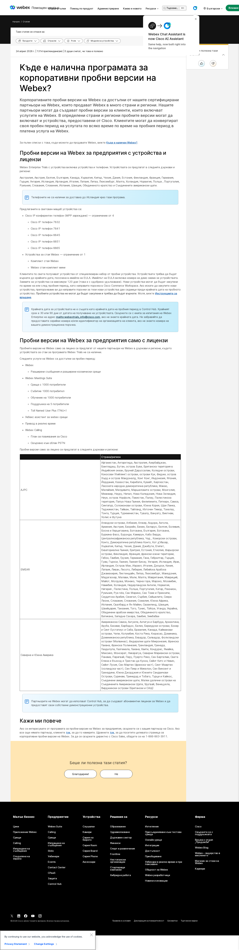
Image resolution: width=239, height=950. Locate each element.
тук (68, 732)
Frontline (115, 854)
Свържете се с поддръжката (204, 833)
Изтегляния (152, 826)
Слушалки (89, 826)
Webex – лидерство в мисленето (207, 854)
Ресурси (151, 8)
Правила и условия (121, 921)
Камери (87, 832)
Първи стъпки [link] (57, 8)
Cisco (198, 826)
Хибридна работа (120, 875)
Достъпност (152, 851)
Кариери (200, 869)
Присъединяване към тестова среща (163, 833)
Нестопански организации (118, 861)
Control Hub (54, 884)
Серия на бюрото (88, 838)
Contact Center (57, 867)
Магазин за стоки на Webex (207, 862)
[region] (48, 940)
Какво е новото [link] (132, 8)
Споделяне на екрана (21, 857)
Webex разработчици (157, 875)
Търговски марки (189, 921)
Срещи (17, 837)
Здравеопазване (120, 832)
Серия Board (90, 851)
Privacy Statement (16, 944)
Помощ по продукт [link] (81, 8)
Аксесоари (89, 862)
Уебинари (53, 856)
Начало (16, 21)
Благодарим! (80, 774)
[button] (195, 8)
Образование (118, 826)
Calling (17, 843)
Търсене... (172, 8)
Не (116, 774)
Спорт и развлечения (122, 848)
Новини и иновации (156, 881)
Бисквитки (172, 921)
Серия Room (90, 845)
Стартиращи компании (117, 868)
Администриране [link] (108, 8)
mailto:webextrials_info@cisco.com (78, 317)
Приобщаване (153, 856)
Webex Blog (201, 848)
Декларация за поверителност (149, 921)
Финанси (115, 843)
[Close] (91, 934)
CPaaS (51, 873)
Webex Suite (55, 826)
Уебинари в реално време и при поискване (163, 863)
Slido (51, 851)
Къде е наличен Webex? (121, 142)
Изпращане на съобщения (21, 849)
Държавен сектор (121, 837)
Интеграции (152, 845)
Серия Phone (90, 856)
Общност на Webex (156, 870)
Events (52, 862)
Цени (16, 826)
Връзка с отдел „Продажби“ (204, 841)
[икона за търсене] (165, 8)
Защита (52, 878)
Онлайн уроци (153, 840)
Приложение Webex (24, 832)
